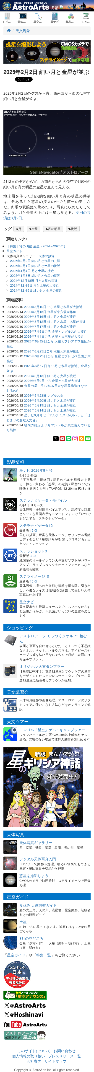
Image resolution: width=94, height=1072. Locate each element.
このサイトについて (34, 1050)
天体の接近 (47, 255)
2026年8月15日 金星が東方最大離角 (50, 311)
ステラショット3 (33, 551)
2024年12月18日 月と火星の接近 (33, 280)
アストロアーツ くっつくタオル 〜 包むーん (55, 638)
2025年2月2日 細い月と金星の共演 (35, 260)
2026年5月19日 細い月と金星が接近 (50, 405)
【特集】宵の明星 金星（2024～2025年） (37, 245)
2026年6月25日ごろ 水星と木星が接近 (51, 351)
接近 (74, 228)
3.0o (33, 555)
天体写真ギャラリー (35, 842)
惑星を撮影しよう (34, 875)
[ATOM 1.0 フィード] (81, 438)
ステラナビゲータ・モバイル (43, 500)
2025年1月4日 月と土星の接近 (32, 270)
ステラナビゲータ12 (36, 525)
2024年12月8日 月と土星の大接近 (34, 285)
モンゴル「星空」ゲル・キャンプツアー (52, 729)
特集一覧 (43, 955)
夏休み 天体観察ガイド (38, 905)
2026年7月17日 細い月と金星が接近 (50, 326)
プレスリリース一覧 (64, 1056)
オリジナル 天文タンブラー (41, 666)
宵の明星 (54, 228)
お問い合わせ (65, 1050)
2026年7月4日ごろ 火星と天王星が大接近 (54, 336)
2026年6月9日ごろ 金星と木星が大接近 (52, 380)
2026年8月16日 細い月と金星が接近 (50, 316)
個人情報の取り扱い (28, 1056)
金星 (34, 228)
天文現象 (23, 30)
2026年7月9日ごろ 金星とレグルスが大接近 (55, 331)
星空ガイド (15, 250)
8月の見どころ (31, 938)
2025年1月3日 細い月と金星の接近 (35, 275)
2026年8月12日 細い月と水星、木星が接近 (55, 321)
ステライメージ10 (34, 576)
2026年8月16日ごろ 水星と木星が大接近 (53, 306)
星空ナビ (26, 601)
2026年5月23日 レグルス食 (43, 395)
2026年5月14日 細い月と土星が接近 (50, 410)
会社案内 (34, 1061)
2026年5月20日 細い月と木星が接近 (50, 400)
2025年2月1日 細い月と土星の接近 (35, 265)
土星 (23, 921)
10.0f (33, 581)
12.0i (33, 530)
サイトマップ (55, 1061)
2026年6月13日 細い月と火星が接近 (50, 375)
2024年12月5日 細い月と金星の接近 (36, 290)
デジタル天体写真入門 (37, 859)
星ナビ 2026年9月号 (35, 470)
